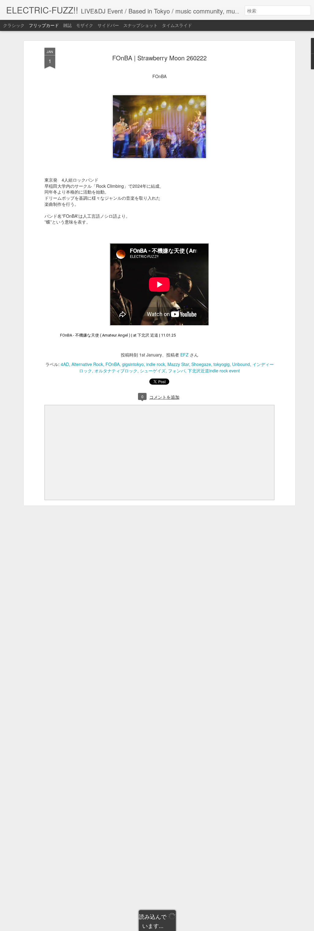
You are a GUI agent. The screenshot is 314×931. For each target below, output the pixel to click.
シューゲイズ (153, 371)
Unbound (241, 364)
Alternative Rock (87, 364)
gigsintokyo (133, 364)
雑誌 (67, 25)
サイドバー (108, 25)
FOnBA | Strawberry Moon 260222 (159, 57)
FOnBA (112, 364)
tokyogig (221, 364)
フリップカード (44, 25)
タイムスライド (177, 25)
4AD (65, 364)
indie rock (155, 364)
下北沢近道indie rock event (214, 371)
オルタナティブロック (115, 371)
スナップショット (140, 25)
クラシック (14, 25)
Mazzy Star (178, 364)
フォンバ (176, 371)
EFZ (184, 355)
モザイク (84, 25)
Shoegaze (201, 364)
